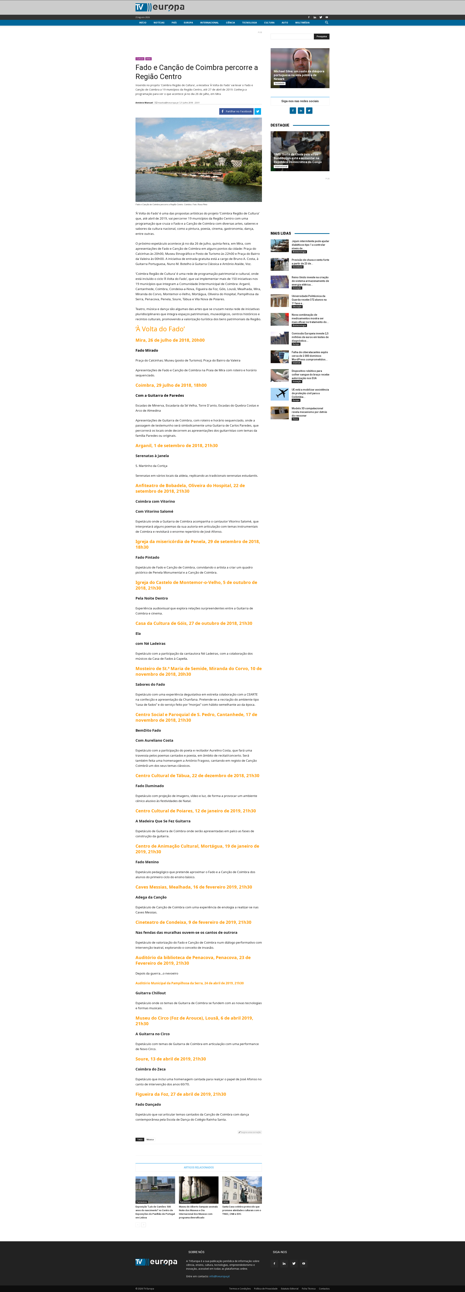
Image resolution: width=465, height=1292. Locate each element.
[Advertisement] (199, 43)
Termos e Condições (240, 1288)
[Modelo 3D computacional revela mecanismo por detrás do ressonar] (280, 413)
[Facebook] (309, 17)
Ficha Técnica (309, 1288)
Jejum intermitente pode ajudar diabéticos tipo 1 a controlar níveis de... (310, 245)
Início (142, 22)
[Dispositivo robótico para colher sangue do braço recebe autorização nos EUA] (280, 375)
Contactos (324, 1288)
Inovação (297, 288)
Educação (297, 306)
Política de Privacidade (266, 1288)
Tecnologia (249, 22)
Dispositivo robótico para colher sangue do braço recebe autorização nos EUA (310, 374)
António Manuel (144, 102)
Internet (296, 362)
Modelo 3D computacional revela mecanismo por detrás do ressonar (309, 412)
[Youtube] (326, 17)
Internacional (209, 22)
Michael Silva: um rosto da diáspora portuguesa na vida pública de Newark (299, 75)
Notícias (159, 22)
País (174, 22)
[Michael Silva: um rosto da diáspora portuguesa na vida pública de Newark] (300, 68)
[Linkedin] (315, 17)
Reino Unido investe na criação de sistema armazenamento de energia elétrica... (310, 281)
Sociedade (279, 83)
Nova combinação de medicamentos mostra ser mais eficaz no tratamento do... (310, 318)
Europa (188, 22)
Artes (148, 58)
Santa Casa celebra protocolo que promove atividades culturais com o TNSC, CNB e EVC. (241, 1210)
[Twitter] (321, 17)
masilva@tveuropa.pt (168, 102)
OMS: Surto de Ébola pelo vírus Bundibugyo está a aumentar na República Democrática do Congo (298, 158)
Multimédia (302, 22)
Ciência (230, 22)
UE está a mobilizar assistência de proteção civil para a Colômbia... (310, 393)
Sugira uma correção (250, 1132)
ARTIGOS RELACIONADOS (199, 1167)
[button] (326, 23)
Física (295, 419)
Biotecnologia (299, 251)
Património (142, 1202)
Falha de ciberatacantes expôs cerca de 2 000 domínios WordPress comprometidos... (310, 356)
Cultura (269, 22)
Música (150, 1139)
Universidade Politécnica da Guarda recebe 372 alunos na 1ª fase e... (309, 300)
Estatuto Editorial (289, 1288)
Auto (285, 22)
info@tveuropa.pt (219, 1276)
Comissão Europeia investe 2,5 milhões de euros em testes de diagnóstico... (310, 337)
